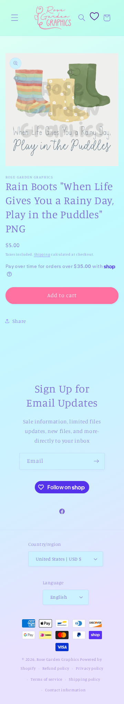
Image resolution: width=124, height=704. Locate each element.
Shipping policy (84, 679)
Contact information (65, 690)
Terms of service (46, 679)
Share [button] (19, 321)
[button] (14, 18)
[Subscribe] (96, 461)
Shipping (42, 254)
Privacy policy (89, 668)
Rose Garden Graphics (58, 659)
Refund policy (55, 668)
